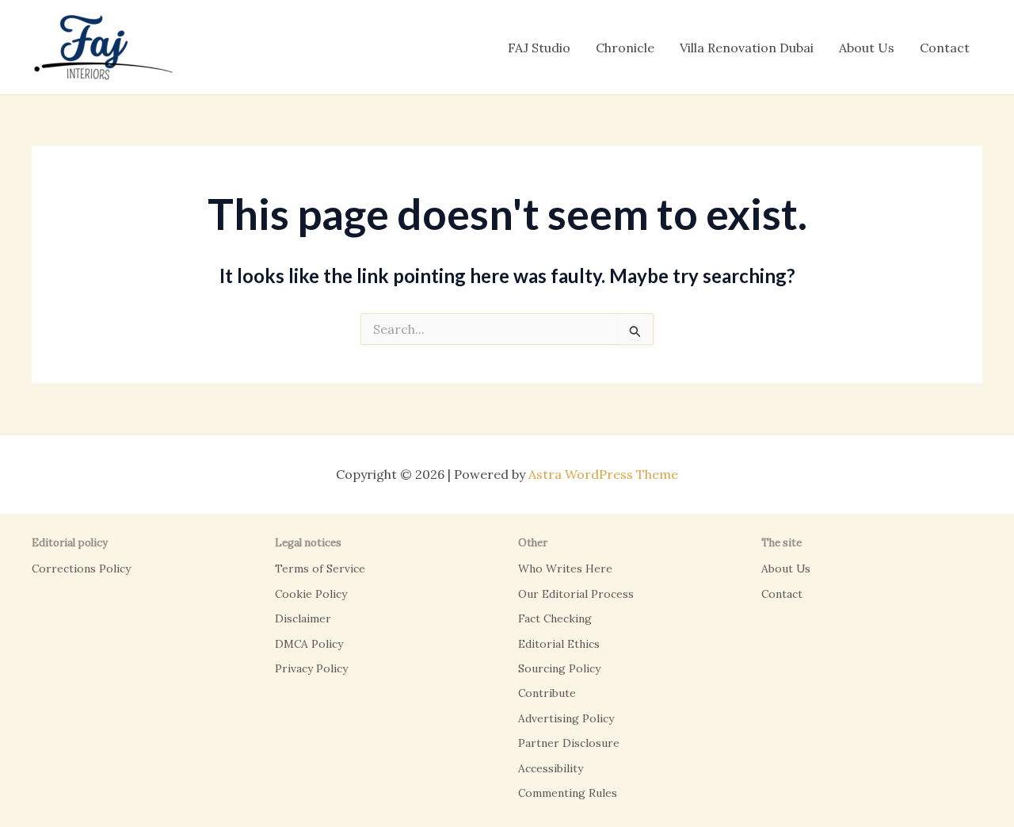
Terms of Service (320, 568)
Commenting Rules (567, 793)
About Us (866, 48)
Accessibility (550, 768)
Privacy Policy (311, 668)
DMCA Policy (309, 644)
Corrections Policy (81, 568)
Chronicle (625, 48)
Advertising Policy (566, 718)
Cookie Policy (311, 594)
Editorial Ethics (559, 644)
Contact (945, 48)
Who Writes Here (565, 568)
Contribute (547, 693)
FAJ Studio (539, 48)
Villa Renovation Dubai (747, 48)
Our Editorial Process (576, 594)
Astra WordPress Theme (603, 474)
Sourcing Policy (559, 668)
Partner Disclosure (568, 743)
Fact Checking (555, 618)
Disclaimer (303, 618)
